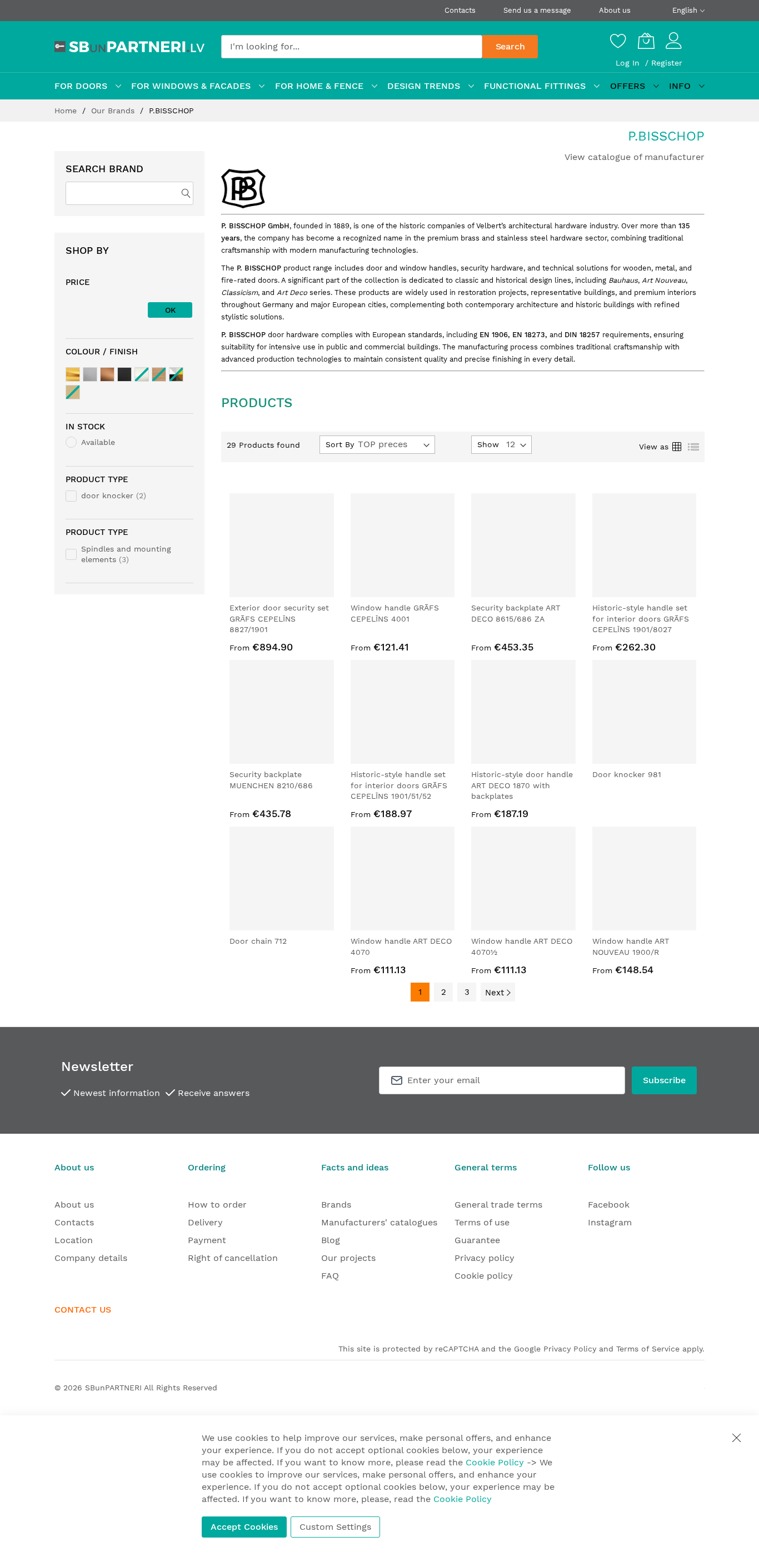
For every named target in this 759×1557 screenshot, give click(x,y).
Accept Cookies (244, 1526)
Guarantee (477, 1240)
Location (73, 1240)
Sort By (340, 444)
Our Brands (114, 110)
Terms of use (482, 1222)
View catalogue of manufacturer (635, 157)
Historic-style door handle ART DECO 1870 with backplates (522, 785)
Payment (207, 1240)
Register (666, 62)
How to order (217, 1204)
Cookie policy (484, 1275)
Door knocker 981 (626, 774)
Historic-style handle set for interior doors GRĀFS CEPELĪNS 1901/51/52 (399, 785)
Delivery (205, 1222)
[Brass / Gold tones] (73, 374)
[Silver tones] (90, 374)
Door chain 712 (258, 941)
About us (615, 10)
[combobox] (351, 46)
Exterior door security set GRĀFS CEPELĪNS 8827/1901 (279, 618)
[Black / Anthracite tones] (124, 374)
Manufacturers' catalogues (379, 1222)
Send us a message (537, 10)
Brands (336, 1204)
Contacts (460, 10)
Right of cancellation (233, 1258)
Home (66, 110)
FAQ (330, 1275)
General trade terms (498, 1204)
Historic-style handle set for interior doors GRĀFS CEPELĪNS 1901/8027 (640, 618)
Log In (629, 62)
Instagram (610, 1222)
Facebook (609, 1204)
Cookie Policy (495, 1462)
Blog (330, 1240)
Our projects (348, 1258)
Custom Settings (335, 1526)
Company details (90, 1258)
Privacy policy (485, 1258)
